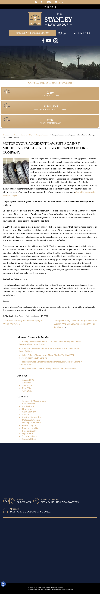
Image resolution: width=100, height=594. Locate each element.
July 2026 (26, 383)
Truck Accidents (29, 436)
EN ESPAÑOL (50, 7)
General (25, 415)
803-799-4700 (79, 33)
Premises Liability (30, 428)
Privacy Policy (50, 576)
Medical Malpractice (31, 417)
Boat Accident (28, 404)
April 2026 (27, 391)
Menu (61, 2)
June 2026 (27, 385)
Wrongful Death (29, 439)
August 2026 (28, 380)
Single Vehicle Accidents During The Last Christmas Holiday (49, 369)
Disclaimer (37, 576)
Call (42, 2)
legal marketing (48, 589)
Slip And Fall (27, 434)
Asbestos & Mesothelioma (34, 401)
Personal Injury (29, 425)
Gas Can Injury (29, 412)
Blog (30, 135)
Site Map (26, 576)
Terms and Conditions (68, 576)
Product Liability (29, 431)
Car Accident (28, 406)
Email (49, 2)
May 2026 (26, 388)
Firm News (27, 409)
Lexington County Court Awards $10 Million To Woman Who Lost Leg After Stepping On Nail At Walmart (75, 324)
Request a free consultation (32, 33)
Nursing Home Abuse (31, 423)
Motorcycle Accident (41, 135)
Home (36, 2)
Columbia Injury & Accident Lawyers (15, 135)
